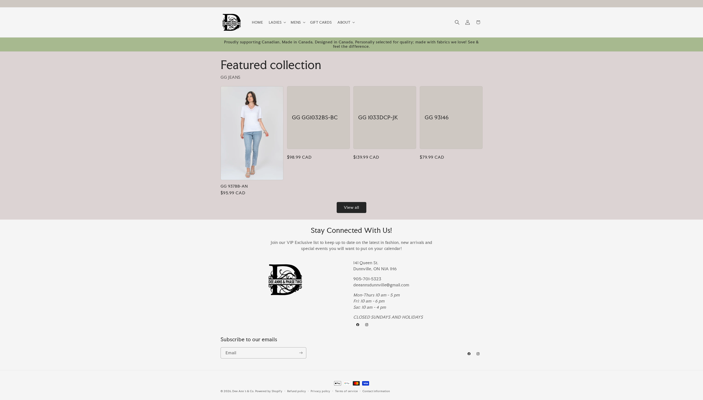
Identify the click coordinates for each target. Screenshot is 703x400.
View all (351, 207)
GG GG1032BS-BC (315, 118)
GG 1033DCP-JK (378, 118)
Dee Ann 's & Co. (243, 391)
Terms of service (346, 391)
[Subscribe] (301, 352)
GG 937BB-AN (234, 186)
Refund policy (296, 391)
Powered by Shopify (268, 391)
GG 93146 (437, 118)
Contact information (376, 391)
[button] (277, 22)
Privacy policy (320, 391)
